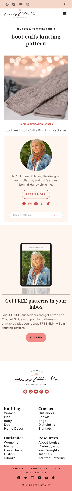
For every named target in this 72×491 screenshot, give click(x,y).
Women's (11, 442)
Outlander (46, 413)
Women (10, 413)
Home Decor (13, 428)
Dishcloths (47, 425)
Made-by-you (49, 446)
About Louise (49, 442)
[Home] (18, 28)
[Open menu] (64, 13)
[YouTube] (21, 4)
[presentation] (36, 88)
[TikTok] (53, 478)
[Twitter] (26, 478)
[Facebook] (7, 4)
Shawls (44, 417)
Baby (8, 421)
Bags (42, 421)
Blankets (45, 428)
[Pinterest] (28, 4)
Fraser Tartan (14, 450)
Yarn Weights (49, 450)
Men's (8, 446)
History (9, 454)
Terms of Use (38, 468)
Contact (17, 468)
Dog (7, 425)
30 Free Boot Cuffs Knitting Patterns (36, 130)
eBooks (9, 458)
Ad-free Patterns (52, 458)
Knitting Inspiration (31, 124)
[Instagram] (14, 4)
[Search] (55, 215)
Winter (49, 124)
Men (7, 417)
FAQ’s (57, 468)
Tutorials (45, 454)
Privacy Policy (36, 472)
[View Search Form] (65, 4)
